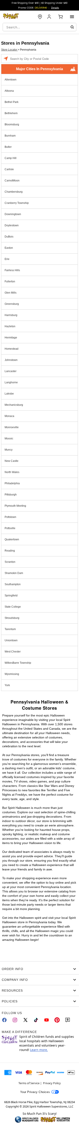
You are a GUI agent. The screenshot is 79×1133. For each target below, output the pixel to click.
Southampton (13, 584)
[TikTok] (36, 1020)
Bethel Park (11, 102)
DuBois (9, 236)
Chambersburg (14, 191)
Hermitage (11, 337)
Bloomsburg (12, 124)
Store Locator (9, 49)
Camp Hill (10, 158)
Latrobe (9, 393)
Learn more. (39, 1050)
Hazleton (10, 326)
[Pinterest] (57, 1020)
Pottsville (10, 528)
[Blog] (67, 1020)
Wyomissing (12, 674)
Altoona (9, 90)
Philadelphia (12, 483)
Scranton (10, 561)
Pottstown (10, 517)
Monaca (9, 416)
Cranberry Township (17, 203)
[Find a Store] (40, 16)
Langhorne (11, 382)
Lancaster (10, 371)
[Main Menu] (72, 17)
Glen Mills (10, 292)
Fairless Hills (12, 270)
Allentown (10, 79)
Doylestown (12, 225)
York (7, 685)
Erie (7, 259)
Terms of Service (29, 1083)
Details (55, 7)
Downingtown (13, 214)
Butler (8, 146)
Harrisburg (11, 315)
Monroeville (12, 427)
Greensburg (12, 303)
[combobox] (39, 27)
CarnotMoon (12, 180)
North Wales (12, 472)
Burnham (10, 135)
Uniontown (11, 640)
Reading (10, 550)
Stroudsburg (12, 617)
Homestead (11, 348)
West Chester (13, 651)
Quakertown (12, 539)
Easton (9, 247)
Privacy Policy (52, 1083)
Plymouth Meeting (15, 505)
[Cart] (60, 16)
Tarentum (10, 629)
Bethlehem (11, 113)
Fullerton (10, 281)
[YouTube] (46, 1020)
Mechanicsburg (14, 404)
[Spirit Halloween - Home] (11, 17)
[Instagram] (15, 1020)
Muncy (9, 449)
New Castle (11, 460)
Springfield (11, 595)
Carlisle (9, 169)
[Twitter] (25, 1020)
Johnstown (11, 360)
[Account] (49, 16)
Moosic (9, 438)
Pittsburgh (11, 494)
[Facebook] (4, 1020)
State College (13, 606)
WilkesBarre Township (18, 662)
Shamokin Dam (14, 573)
